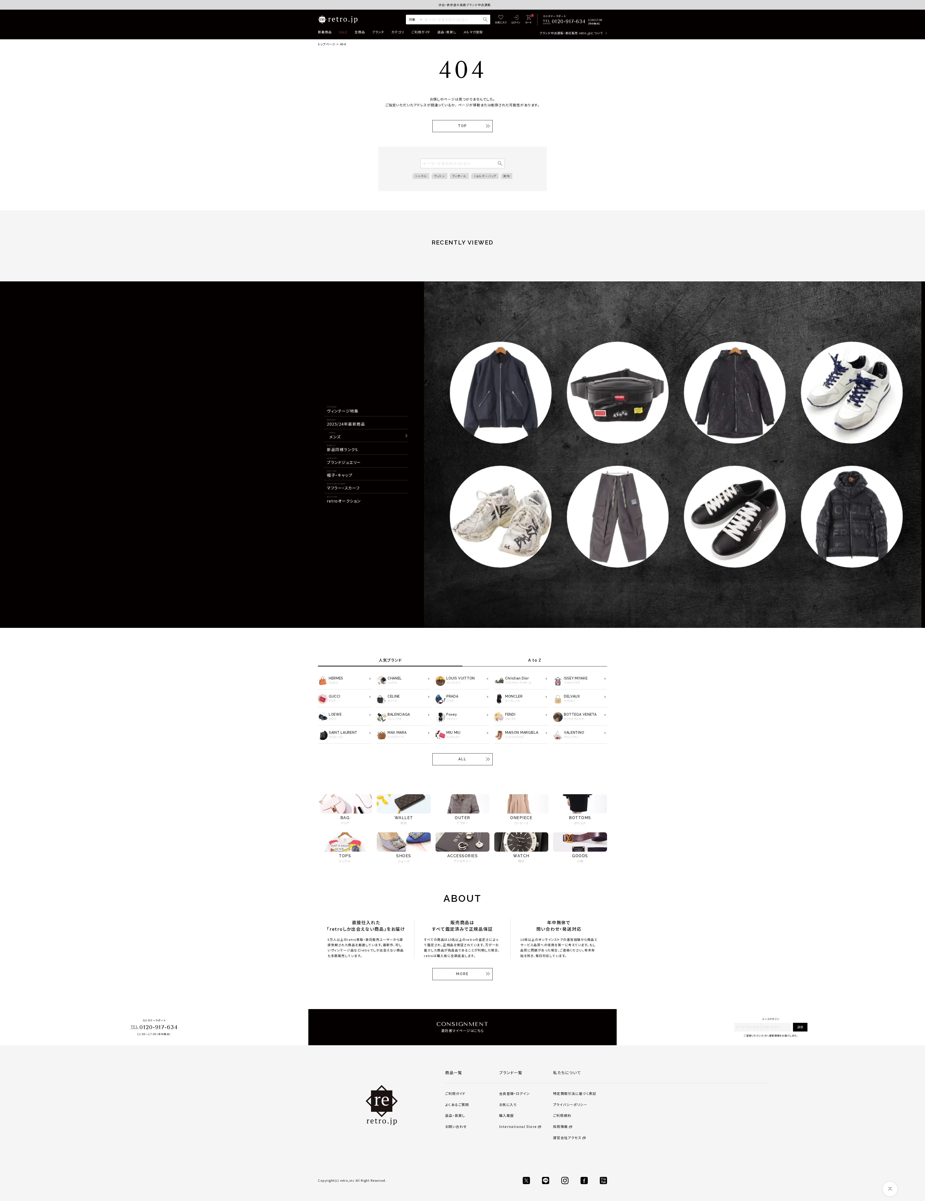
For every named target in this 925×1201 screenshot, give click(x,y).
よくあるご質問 (457, 1104)
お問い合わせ (456, 1126)
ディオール (459, 176)
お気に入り (508, 1104)
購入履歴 (506, 1115)
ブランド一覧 (510, 1072)
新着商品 (325, 32)
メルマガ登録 (473, 32)
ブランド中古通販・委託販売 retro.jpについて (571, 33)
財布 (506, 176)
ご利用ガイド (420, 32)
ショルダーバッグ (485, 176)
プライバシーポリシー (570, 1104)
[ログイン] (515, 19)
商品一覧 (453, 1072)
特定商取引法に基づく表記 (574, 1093)
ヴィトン (439, 176)
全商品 (360, 32)
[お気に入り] (501, 19)
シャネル (421, 176)
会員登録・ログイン (514, 1093)
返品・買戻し (446, 32)
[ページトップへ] (890, 1189)
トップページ (326, 44)
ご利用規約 (562, 1115)
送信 (800, 1027)
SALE (343, 32)
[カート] (528, 19)
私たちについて (567, 1072)
